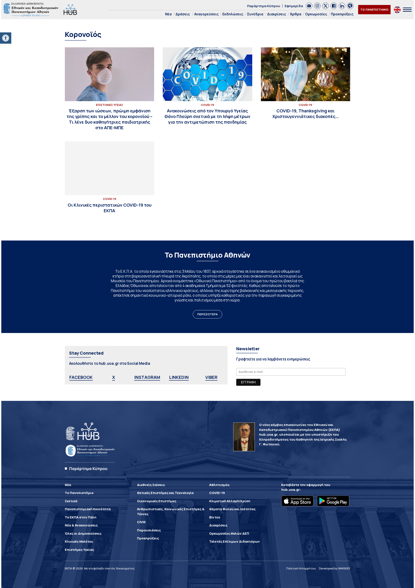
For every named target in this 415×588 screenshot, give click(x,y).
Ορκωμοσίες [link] (316, 14)
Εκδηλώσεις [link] (232, 14)
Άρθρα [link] (295, 14)
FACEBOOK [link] (81, 377)
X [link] (113, 377)
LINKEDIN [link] (179, 377)
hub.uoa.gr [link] (290, 489)
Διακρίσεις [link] (276, 14)
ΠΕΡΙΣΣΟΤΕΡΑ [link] (207, 314)
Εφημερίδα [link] (294, 6)
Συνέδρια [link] (255, 14)
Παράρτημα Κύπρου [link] (263, 6)
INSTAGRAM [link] (147, 377)
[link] (5, 38)
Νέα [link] (168, 14)
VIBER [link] (211, 377)
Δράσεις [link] (183, 14)
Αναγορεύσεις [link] (206, 14)
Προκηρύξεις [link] (342, 14)
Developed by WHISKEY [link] (334, 568)
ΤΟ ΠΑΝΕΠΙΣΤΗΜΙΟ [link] (374, 9)
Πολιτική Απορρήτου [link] (301, 568)
